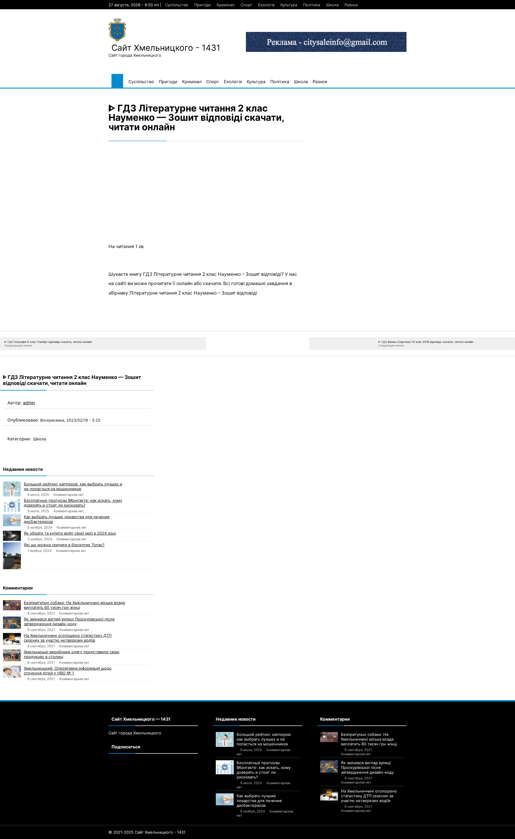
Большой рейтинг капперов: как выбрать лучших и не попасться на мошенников (73, 486)
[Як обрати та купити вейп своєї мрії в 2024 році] (12, 536)
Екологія (266, 4)
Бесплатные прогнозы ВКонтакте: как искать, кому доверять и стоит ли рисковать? (73, 502)
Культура (288, 4)
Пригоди (202, 4)
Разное (351, 4)
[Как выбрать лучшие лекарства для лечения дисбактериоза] (12, 520)
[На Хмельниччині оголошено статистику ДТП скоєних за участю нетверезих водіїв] (12, 639)
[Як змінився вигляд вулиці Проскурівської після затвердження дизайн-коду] (12, 623)
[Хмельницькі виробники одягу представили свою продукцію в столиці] (12, 655)
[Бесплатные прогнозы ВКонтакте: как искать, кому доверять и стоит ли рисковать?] (12, 505)
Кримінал (226, 4)
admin (29, 402)
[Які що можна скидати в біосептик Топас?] (12, 555)
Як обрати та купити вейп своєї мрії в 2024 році (70, 533)
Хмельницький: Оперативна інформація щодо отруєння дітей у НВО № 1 (67, 670)
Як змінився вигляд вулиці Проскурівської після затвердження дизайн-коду (69, 621)
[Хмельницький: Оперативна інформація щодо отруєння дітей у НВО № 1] (12, 672)
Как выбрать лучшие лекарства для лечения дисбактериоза (66, 519)
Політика (311, 4)
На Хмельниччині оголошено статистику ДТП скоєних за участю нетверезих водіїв (67, 638)
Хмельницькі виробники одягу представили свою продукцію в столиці (72, 654)
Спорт (246, 4)
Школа (332, 4)
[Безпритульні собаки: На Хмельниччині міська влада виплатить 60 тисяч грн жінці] (12, 605)
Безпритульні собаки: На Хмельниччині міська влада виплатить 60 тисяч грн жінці (74, 605)
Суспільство (176, 4)
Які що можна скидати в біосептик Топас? (64, 544)
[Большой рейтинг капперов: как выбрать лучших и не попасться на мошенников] (12, 489)
